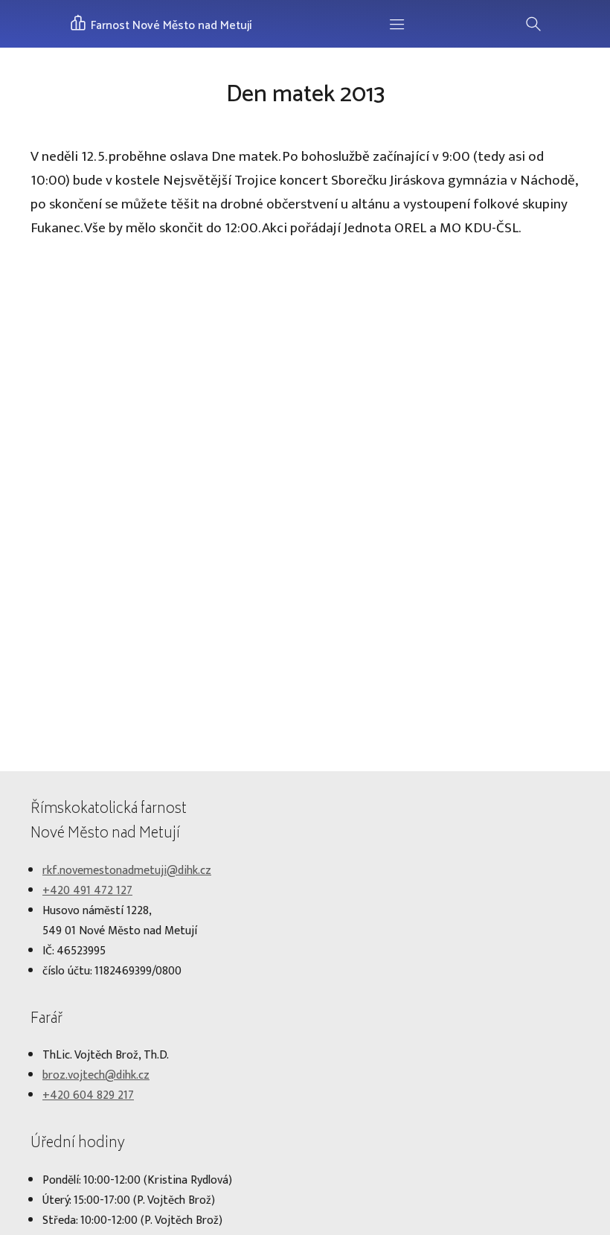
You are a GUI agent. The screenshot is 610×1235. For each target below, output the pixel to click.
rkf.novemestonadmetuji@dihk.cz (126, 871)
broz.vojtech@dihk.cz (96, 1075)
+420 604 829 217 (88, 1095)
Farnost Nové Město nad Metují (170, 26)
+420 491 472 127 (87, 891)
